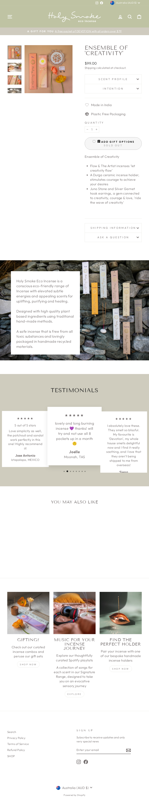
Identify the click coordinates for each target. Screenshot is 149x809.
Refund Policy (16, 750)
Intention (113, 88)
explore (74, 694)
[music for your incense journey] (74, 613)
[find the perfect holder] (121, 613)
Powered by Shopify (74, 795)
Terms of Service (18, 744)
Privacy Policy (16, 738)
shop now (28, 664)
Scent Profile (113, 79)
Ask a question (113, 237)
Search (11, 732)
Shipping (90, 68)
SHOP (11, 756)
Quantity (94, 122)
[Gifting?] (28, 613)
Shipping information (113, 228)
